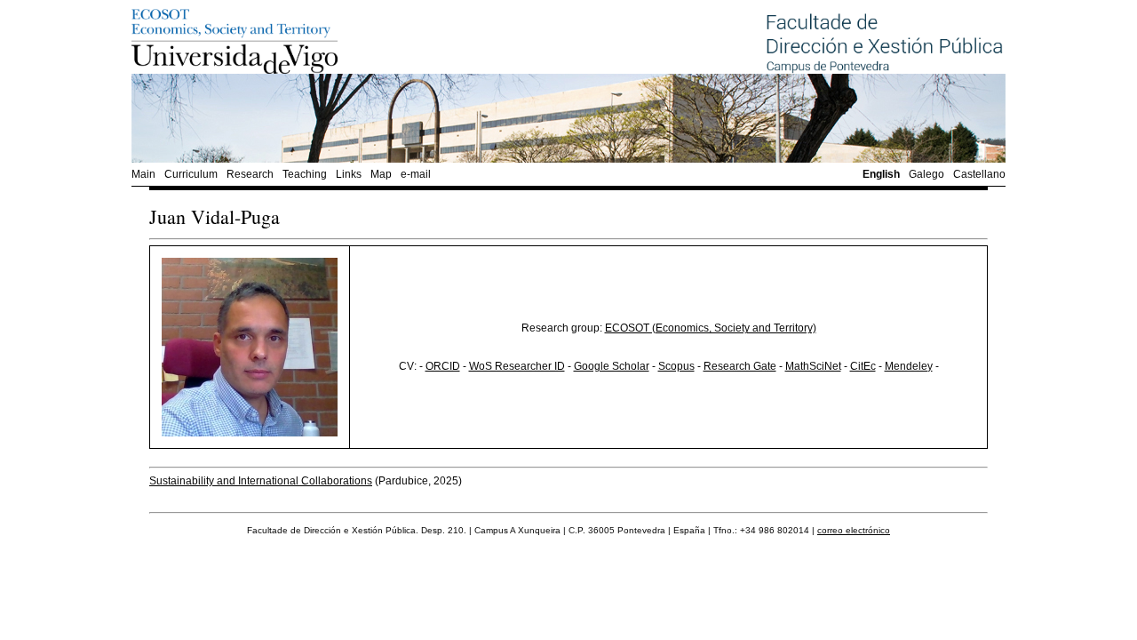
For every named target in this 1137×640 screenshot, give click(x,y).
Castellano (979, 174)
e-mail (416, 174)
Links (349, 174)
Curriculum (191, 174)
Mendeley (909, 366)
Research (250, 174)
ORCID (442, 366)
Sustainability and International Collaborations (260, 481)
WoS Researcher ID (517, 366)
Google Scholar (611, 366)
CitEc (863, 366)
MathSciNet (813, 366)
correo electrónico (853, 530)
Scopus (676, 366)
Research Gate (740, 366)
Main (143, 174)
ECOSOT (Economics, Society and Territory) (710, 328)
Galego (926, 174)
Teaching (304, 174)
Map (381, 174)
